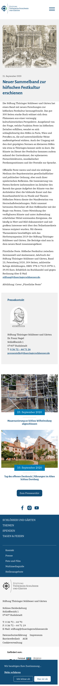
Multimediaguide (14, 566)
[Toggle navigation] (52, 8)
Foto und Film (13, 560)
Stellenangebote (14, 571)
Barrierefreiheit (11, 638)
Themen (8, 525)
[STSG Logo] (20, 597)
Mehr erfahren (12, 672)
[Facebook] (22, 508)
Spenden (9, 530)
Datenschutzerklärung (15, 635)
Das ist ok (42, 678)
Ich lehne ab (23, 678)
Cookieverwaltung (12, 642)
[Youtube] (37, 508)
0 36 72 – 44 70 (13, 621)
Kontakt (9, 550)
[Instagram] (29, 508)
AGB (25, 638)
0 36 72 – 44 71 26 (20, 349)
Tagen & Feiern (13, 536)
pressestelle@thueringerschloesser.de (28, 353)
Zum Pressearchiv (29, 493)
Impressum (36, 635)
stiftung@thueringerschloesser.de (21, 277)
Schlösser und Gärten (19, 520)
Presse (9, 555)
